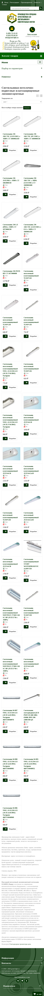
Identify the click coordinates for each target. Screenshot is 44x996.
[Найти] (40, 8)
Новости (37, 2)
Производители (26, 2)
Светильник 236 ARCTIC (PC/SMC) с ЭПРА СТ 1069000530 (32, 136)
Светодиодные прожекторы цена (20, 944)
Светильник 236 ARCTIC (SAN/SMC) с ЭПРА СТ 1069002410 (11, 136)
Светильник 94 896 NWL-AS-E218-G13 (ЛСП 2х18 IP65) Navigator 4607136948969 (10, 812)
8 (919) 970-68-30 (11, 35)
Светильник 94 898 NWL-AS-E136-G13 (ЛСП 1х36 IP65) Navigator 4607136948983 (10, 763)
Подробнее (12, 150)
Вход (6, 2)
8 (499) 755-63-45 (11, 33)
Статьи (4, 4)
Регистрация (14, 2)
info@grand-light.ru (11, 37)
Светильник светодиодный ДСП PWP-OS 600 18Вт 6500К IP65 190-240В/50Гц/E (31, 715)
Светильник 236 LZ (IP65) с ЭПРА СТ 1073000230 (10, 227)
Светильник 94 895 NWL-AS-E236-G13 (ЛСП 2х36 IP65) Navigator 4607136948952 (31, 763)
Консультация (32, 34)
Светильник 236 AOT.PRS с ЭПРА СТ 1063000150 (11, 180)
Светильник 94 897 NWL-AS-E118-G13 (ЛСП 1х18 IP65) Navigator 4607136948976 (10, 715)
